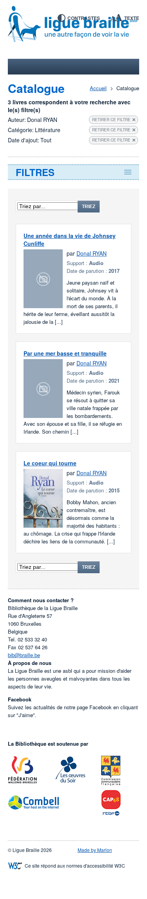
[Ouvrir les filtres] (73, 172)
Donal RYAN (91, 253)
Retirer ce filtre (111, 119)
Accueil (98, 88)
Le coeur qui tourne (50, 463)
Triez (88, 206)
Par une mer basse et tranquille (65, 353)
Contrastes (83, 18)
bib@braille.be (24, 655)
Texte (131, 18)
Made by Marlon (95, 849)
